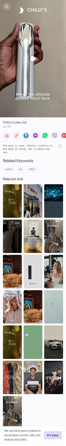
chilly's (32, 169)
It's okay (52, 435)
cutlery (9, 169)
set (20, 169)
